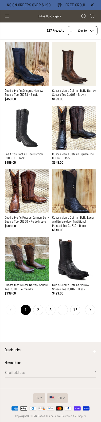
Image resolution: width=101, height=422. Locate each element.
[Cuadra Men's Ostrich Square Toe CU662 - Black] (74, 128)
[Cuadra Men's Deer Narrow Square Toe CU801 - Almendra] (27, 259)
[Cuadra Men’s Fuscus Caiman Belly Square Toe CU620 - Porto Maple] (27, 191)
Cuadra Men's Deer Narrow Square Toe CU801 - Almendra (26, 287)
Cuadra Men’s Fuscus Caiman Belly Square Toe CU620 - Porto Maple (27, 220)
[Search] (83, 16)
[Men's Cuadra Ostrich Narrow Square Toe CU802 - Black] (74, 259)
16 (75, 310)
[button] (7, 16)
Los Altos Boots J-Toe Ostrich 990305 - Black (24, 156)
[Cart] (92, 16)
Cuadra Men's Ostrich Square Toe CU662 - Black (73, 156)
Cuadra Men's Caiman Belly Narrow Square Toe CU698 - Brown (74, 93)
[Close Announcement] (92, 5)
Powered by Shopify (74, 416)
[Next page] (90, 310)
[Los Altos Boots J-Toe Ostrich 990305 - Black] (27, 128)
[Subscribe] (94, 373)
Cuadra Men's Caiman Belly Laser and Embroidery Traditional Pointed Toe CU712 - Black (73, 222)
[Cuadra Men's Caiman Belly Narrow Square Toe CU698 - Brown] (74, 64)
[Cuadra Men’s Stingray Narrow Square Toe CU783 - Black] (27, 64)
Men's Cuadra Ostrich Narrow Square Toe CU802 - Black (70, 287)
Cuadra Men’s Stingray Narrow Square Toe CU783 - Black (24, 93)
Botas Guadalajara (49, 416)
